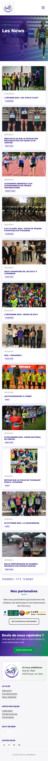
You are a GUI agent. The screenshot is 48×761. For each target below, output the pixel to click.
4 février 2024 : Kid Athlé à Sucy (21, 98)
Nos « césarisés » (13, 355)
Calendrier (9, 101)
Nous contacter (24, 650)
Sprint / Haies (10, 191)
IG (4, 745)
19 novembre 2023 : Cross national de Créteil (22, 438)
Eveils (7, 400)
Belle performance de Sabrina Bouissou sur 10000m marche (21, 565)
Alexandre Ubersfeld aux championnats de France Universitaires (18, 185)
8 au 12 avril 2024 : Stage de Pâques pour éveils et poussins (23, 229)
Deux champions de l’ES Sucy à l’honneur (20, 272)
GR (19, 745)
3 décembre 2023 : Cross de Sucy (21, 314)
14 (24, 578)
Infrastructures (9, 714)
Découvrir (7, 690)
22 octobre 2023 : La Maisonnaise (21, 523)
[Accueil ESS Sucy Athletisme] (8, 8)
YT (9, 745)
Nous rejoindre (9, 697)
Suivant (29, 578)
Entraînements (9, 693)
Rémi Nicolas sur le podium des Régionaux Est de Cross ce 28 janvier (21, 140)
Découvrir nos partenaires (24, 621)
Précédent (7, 578)
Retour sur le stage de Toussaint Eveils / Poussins (22, 481)
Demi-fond (9, 146)
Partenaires (8, 717)
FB (14, 745)
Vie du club (9, 277)
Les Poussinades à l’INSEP (18, 396)
